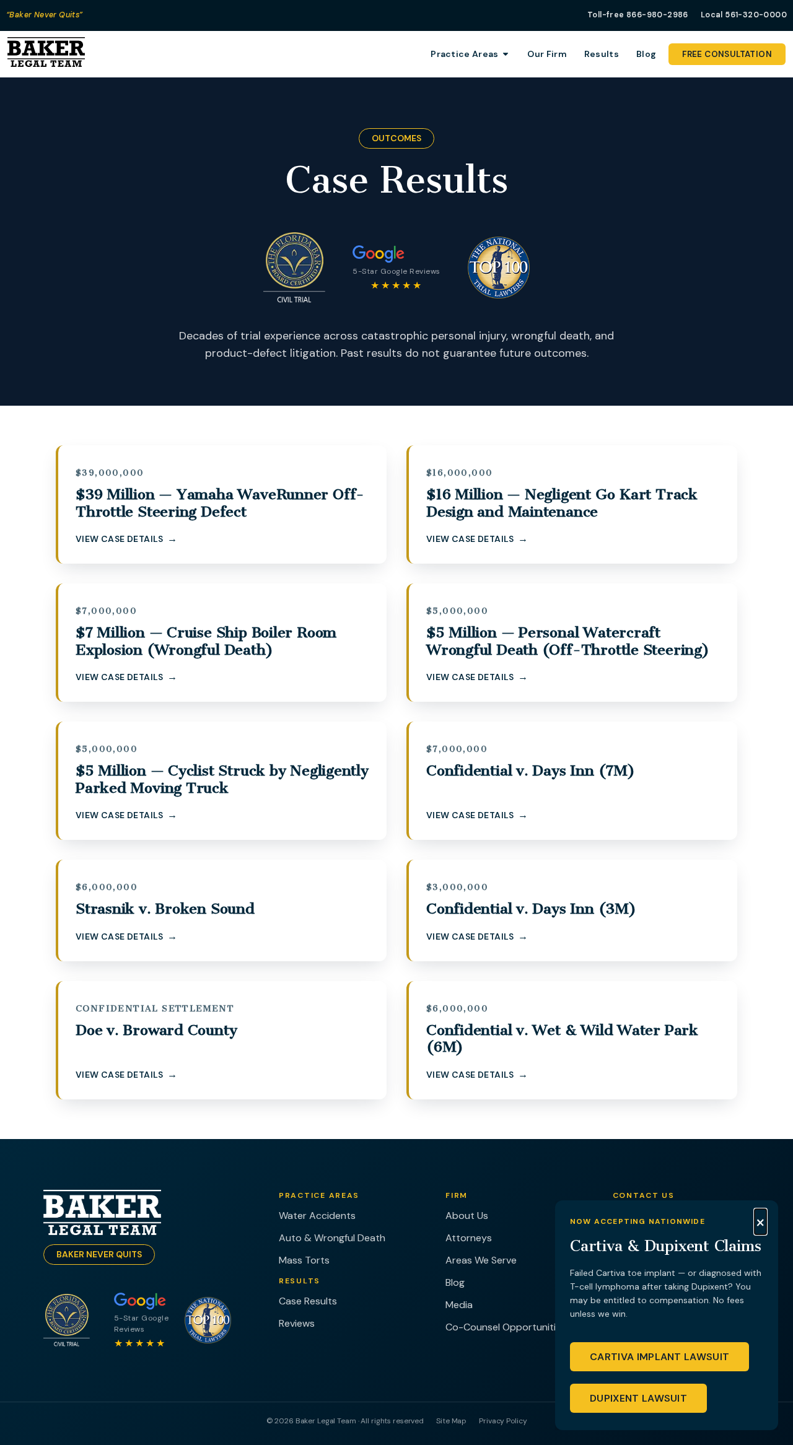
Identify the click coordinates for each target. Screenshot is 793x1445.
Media (459, 1304)
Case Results (308, 1300)
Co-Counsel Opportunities (505, 1327)
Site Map (451, 1421)
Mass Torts (304, 1260)
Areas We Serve (481, 1260)
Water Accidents (317, 1215)
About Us (466, 1215)
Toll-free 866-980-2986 (637, 15)
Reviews (297, 1323)
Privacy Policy (503, 1421)
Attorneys (468, 1237)
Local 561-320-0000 (744, 15)
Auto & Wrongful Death (332, 1237)
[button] (760, 1222)
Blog (455, 1282)
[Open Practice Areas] (505, 54)
